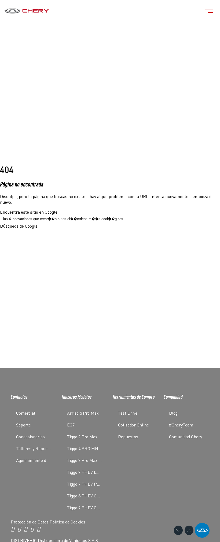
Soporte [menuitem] (23, 425)
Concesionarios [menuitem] (30, 436)
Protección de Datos (30, 522)
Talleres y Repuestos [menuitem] (36, 448)
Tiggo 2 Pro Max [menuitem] (82, 436)
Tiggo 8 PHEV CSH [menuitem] (84, 495)
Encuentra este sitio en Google (28, 212)
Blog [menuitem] (173, 413)
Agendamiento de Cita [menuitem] (36, 460)
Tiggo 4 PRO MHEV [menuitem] (85, 448)
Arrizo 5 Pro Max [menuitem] (83, 413)
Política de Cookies (67, 522)
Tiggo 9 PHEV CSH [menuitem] (84, 507)
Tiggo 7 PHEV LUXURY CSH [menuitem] (87, 472)
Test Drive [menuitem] (127, 413)
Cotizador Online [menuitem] (133, 425)
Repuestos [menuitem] (128, 436)
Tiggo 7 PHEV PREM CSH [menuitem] (87, 484)
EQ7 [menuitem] (71, 425)
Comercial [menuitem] (25, 413)
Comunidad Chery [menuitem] (185, 436)
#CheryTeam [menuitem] (181, 425)
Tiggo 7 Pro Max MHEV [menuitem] (87, 460)
